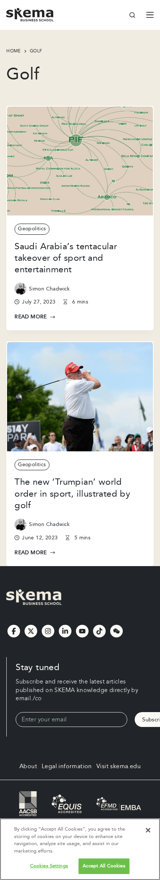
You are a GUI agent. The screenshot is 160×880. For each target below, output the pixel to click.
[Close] (148, 830)
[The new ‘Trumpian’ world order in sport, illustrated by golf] (80, 396)
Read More (35, 317)
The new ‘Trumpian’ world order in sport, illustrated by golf (72, 493)
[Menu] (150, 15)
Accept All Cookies (104, 866)
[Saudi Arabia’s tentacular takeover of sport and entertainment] (80, 161)
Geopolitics (32, 229)
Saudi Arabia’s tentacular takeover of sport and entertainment (66, 258)
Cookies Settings (49, 866)
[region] (80, 849)
